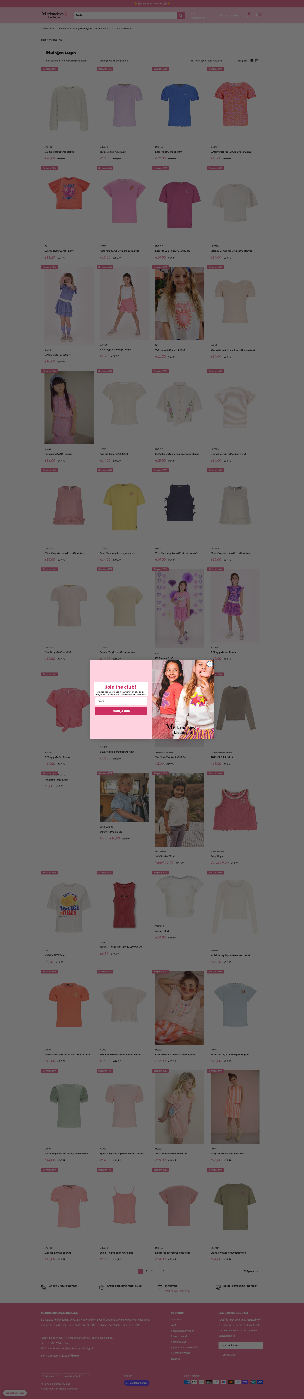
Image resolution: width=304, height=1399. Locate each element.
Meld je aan (121, 711)
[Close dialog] (209, 664)
